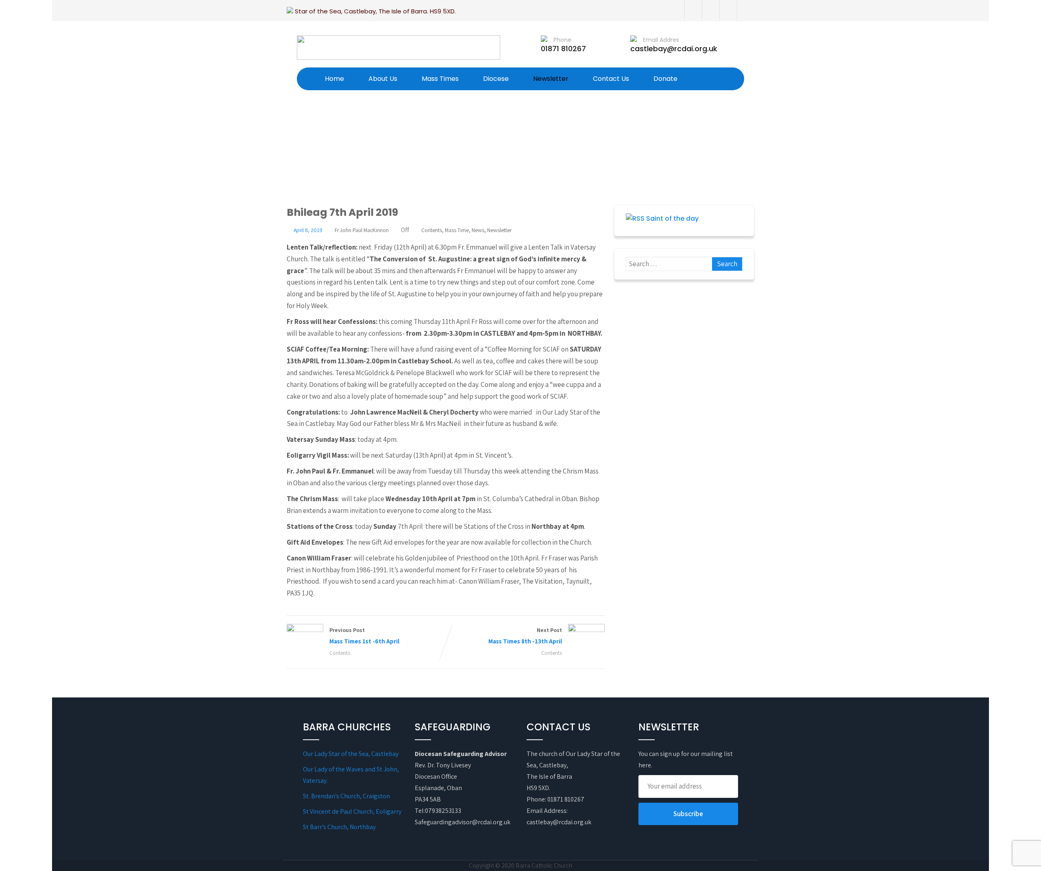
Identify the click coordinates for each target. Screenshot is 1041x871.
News (478, 230)
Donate (665, 78)
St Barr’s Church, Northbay (339, 827)
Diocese (496, 78)
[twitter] (710, 10)
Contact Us (611, 78)
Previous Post (364, 635)
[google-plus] (728, 10)
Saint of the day (672, 218)
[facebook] (693, 10)
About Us (382, 78)
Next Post (525, 635)
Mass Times (440, 78)
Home (334, 78)
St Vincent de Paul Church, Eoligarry (352, 811)
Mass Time (457, 230)
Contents (431, 230)
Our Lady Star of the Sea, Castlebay (351, 753)
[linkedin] (745, 10)
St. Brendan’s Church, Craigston (346, 796)
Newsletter (550, 78)
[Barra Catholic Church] (398, 47)
